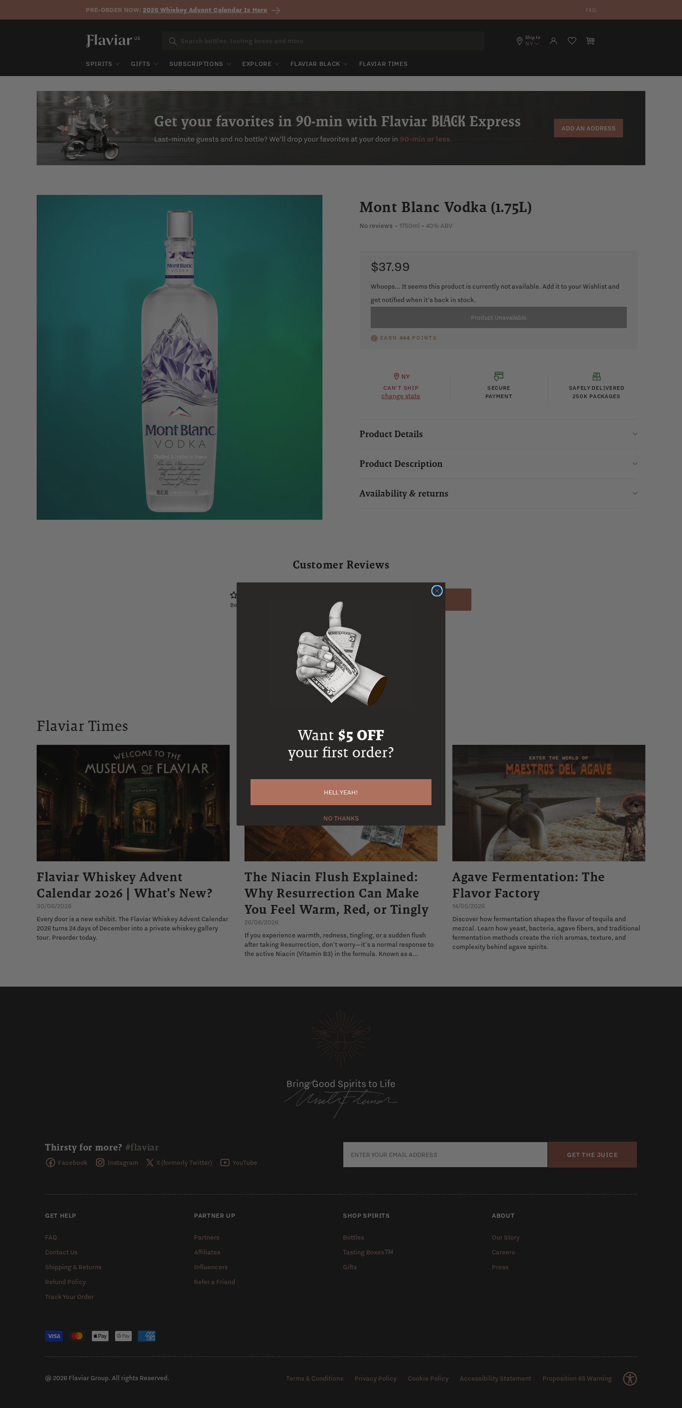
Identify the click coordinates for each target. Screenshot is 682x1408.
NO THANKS (341, 817)
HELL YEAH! (341, 792)
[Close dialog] (437, 590)
